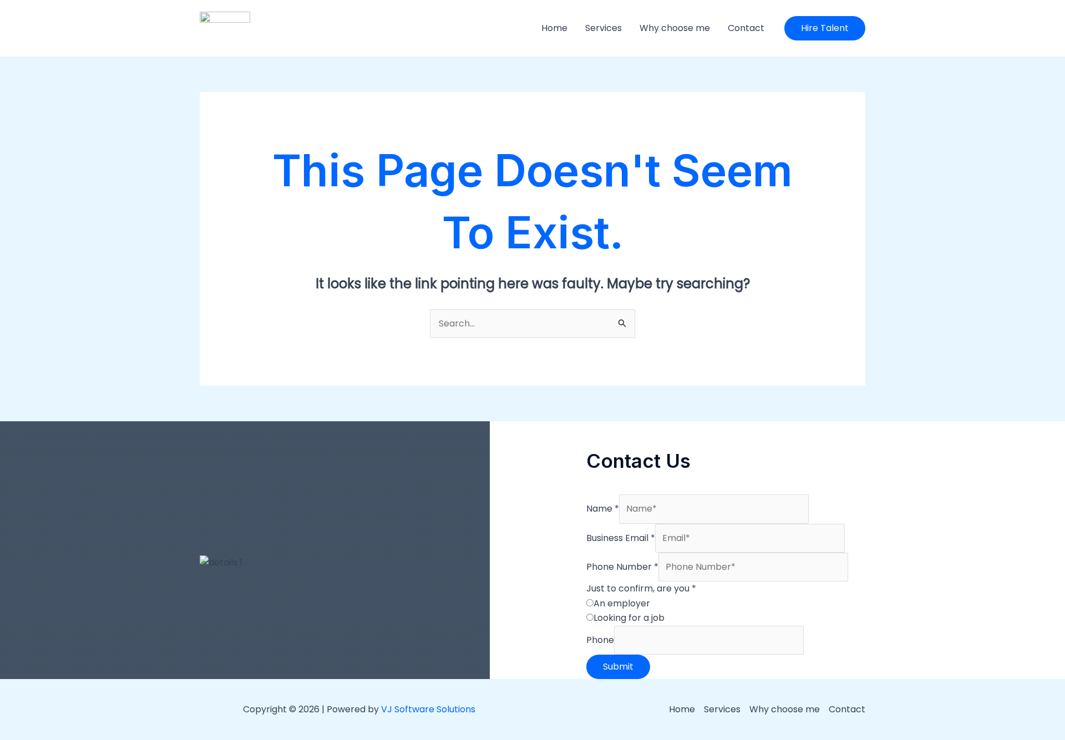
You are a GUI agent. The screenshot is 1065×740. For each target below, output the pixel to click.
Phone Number (622, 566)
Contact (746, 28)
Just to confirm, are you (641, 588)
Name (602, 508)
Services (603, 28)
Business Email (620, 538)
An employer (622, 603)
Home (554, 28)
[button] (824, 28)
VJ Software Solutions (428, 709)
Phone (600, 640)
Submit (618, 666)
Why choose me (675, 28)
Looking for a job (629, 617)
